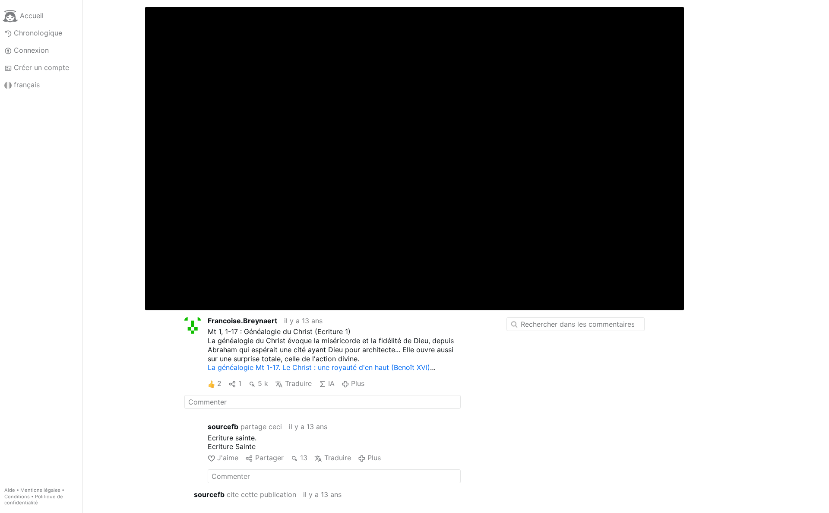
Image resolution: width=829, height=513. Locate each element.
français (27, 84)
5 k (263, 383)
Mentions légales (40, 490)
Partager (269, 457)
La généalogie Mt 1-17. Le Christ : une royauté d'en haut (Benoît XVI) (319, 367)
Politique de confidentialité (33, 500)
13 (303, 457)
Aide (9, 490)
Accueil (32, 15)
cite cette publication (245, 494)
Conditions (17, 497)
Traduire (298, 383)
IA (331, 383)
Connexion (31, 50)
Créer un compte (41, 67)
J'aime (227, 457)
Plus (357, 383)
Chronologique (38, 33)
